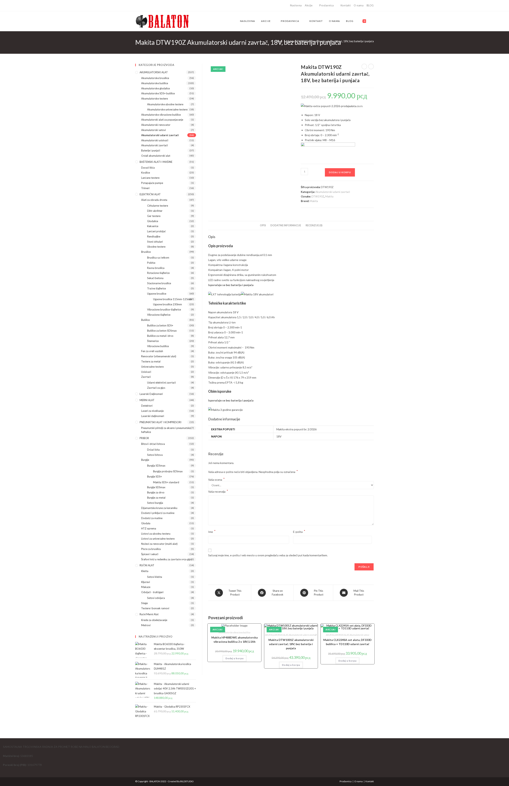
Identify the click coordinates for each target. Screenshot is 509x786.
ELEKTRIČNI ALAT (150, 194)
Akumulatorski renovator (155, 124)
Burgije (145, 459)
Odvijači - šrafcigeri (152, 592)
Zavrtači (146, 376)
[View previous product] (364, 66)
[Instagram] (141, 6)
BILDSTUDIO (187, 781)
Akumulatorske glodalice (155, 88)
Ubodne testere (156, 246)
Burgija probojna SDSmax (168, 471)
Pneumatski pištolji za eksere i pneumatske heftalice (166, 430)
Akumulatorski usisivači (154, 140)
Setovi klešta (154, 576)
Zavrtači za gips (156, 387)
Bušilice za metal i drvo (160, 335)
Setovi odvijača (156, 598)
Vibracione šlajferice (158, 314)
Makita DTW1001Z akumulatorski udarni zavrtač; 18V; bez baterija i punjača (291, 644)
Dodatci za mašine (151, 518)
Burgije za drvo (155, 492)
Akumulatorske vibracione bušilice (234, 632)
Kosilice (145, 172)
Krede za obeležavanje (154, 620)
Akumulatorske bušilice (154, 83)
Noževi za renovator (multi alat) (159, 543)
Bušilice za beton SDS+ (160, 325)
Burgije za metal (156, 497)
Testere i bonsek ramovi (155, 608)
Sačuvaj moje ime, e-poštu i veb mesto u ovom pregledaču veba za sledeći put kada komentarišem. (268, 555)
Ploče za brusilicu (151, 549)
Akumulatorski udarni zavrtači (332, 191)
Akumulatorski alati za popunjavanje (162, 119)
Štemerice (153, 341)
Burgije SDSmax (156, 487)
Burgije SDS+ (154, 476)
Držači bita (153, 449)
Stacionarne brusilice (159, 283)
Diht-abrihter (154, 210)
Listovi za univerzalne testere (158, 538)
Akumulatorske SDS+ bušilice (158, 93)
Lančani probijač (156, 231)
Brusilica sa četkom (158, 257)
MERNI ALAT (147, 400)
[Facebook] (137, 6)
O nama (359, 5)
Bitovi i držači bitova (153, 443)
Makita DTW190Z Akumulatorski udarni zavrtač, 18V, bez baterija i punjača (330, 41)
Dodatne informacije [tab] (285, 225)
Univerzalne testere (152, 366)
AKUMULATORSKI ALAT (276, 634)
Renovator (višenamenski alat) (158, 356)
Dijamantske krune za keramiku (159, 508)
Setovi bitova (155, 454)
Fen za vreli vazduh (152, 351)
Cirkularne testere (157, 205)
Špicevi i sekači (149, 554)
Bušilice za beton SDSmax (162, 330)
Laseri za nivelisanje (152, 410)
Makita (329, 196)
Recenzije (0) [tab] (314, 225)
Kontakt (346, 5)
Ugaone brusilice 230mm (167, 304)
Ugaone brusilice (156, 293)
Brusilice (146, 251)
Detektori (147, 405)
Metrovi (146, 625)
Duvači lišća (148, 167)
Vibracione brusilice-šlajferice (164, 309)
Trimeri (145, 188)
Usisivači (146, 371)
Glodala (145, 523)
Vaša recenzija (218, 491)
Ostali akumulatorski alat (155, 155)
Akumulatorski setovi (359, 634)
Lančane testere (150, 177)
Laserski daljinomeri (151, 393)
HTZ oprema (148, 528)
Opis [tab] (263, 225)
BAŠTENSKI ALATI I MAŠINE (156, 161)
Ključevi (145, 582)
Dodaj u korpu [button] (234, 658)
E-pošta (299, 531)
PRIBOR (144, 438)
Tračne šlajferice (156, 288)
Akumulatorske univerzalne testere (167, 109)
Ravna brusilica (155, 267)
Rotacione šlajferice (158, 272)
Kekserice (152, 226)
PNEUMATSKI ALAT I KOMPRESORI (160, 422)
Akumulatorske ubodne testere (165, 104)
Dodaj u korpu (340, 172)
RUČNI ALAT (147, 565)
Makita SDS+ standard (166, 482)
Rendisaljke (153, 236)
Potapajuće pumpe (152, 183)
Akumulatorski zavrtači (154, 145)
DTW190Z (318, 196)
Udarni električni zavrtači (161, 382)
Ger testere (153, 216)
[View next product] (371, 66)
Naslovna (296, 5)
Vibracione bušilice (158, 346)
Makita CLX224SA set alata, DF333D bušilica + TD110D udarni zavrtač (347, 642)
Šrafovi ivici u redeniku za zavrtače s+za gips (166, 559)
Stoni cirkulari (155, 241)
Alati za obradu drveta (154, 199)
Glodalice (152, 221)
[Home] (271, 41)
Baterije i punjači (150, 150)
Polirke (151, 262)
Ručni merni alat (149, 614)
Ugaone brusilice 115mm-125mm (172, 299)
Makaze (145, 587)
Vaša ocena (216, 479)
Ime (212, 531)
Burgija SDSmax (156, 465)
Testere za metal (150, 361)
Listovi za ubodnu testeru (155, 533)
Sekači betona (155, 278)
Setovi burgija (155, 502)
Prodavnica (326, 5)
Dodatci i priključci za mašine (157, 513)
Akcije (309, 5)
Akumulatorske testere (154, 98)
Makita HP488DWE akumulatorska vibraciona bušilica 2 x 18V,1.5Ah (234, 639)
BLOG (370, 5)
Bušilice (145, 319)
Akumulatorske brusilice (155, 78)
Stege (144, 603)
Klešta (144, 571)
